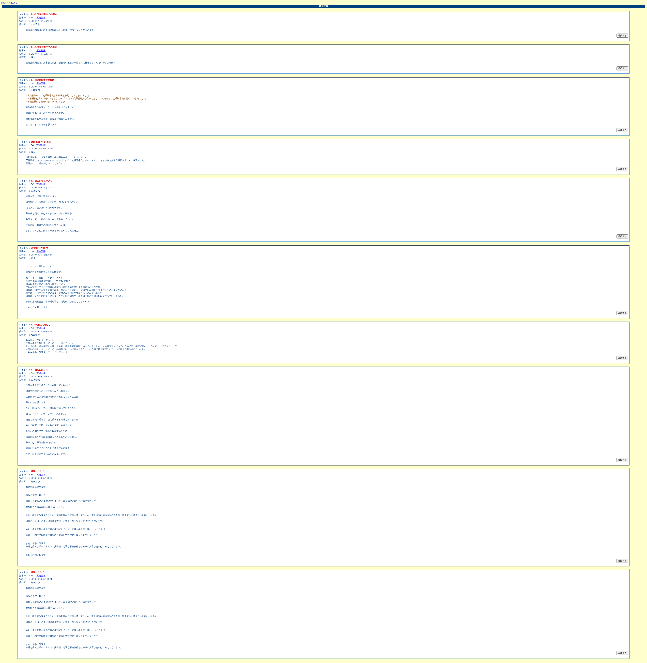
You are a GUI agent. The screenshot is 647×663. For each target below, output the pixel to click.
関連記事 (41, 17)
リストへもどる (9, 3)
